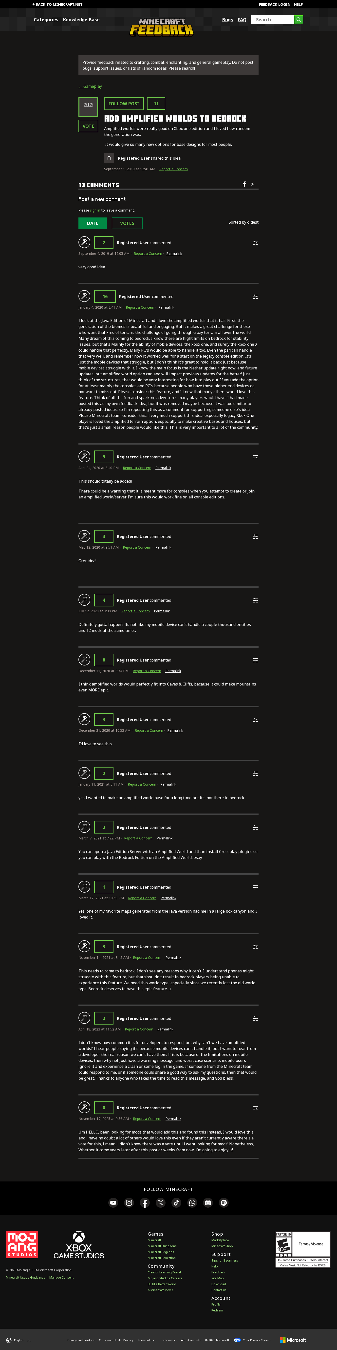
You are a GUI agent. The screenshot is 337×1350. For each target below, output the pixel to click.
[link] (113, 1203)
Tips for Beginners (224, 1260)
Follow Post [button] (124, 104)
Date (92, 223)
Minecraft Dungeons (162, 1246)
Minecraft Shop (222, 1246)
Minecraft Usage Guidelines (25, 1277)
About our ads (190, 1340)
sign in (95, 210)
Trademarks (168, 1340)
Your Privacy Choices (256, 1340)
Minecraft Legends (161, 1252)
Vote (88, 126)
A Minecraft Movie (160, 1290)
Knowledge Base (81, 19)
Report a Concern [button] (173, 169)
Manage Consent (61, 1277)
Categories (46, 19)
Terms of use (146, 1340)
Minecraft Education (162, 1258)
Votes (127, 223)
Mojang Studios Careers (165, 1278)
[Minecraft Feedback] (160, 35)
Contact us (218, 1290)
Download (218, 1284)
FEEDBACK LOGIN (275, 4)
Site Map (217, 1278)
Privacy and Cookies (80, 1340)
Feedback (218, 1272)
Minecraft (154, 1240)
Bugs (227, 19)
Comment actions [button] (256, 243)
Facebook (245, 187)
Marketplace (220, 1240)
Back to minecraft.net (59, 4)
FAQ (242, 19)
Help (298, 4)
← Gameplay (90, 86)
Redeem (217, 1310)
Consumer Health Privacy (116, 1340)
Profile (216, 1304)
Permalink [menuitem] (174, 253)
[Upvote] (84, 242)
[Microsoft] (293, 1340)
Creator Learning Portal (164, 1272)
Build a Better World (162, 1284)
